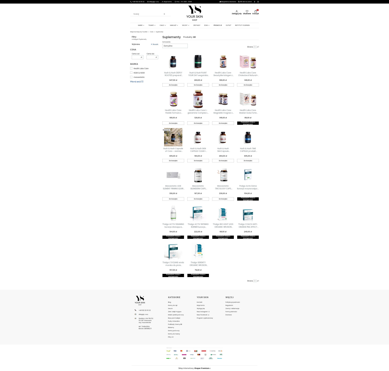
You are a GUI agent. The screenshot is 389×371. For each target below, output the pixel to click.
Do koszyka (173, 85)
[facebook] (254, 2)
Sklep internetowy (193, 368)
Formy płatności (231, 312)
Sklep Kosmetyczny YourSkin (139, 32)
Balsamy (171, 327)
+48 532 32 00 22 (138, 2)
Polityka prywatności (232, 302)
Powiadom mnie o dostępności (248, 123)
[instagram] (258, 2)
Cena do (150, 54)
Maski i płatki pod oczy (176, 315)
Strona (250, 47)
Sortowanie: (166, 42)
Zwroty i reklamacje (232, 308)
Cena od (135, 54)
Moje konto (201, 305)
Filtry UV (171, 337)
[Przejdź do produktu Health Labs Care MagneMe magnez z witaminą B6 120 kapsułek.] (223, 99)
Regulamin (229, 305)
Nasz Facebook (202, 315)
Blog (169, 302)
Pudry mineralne (174, 321)
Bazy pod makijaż (174, 318)
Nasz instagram (202, 312)
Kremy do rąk (172, 305)
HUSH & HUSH (139, 73)
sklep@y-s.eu (154, 2)
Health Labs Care (141, 68)
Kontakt (199, 302)
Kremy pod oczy (174, 331)
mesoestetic (139, 77)
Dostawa (228, 315)
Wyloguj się (201, 308)
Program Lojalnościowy (205, 318)
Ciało (151, 32)
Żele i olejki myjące (174, 312)
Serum (170, 308)
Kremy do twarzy (174, 334)
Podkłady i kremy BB (175, 324)
